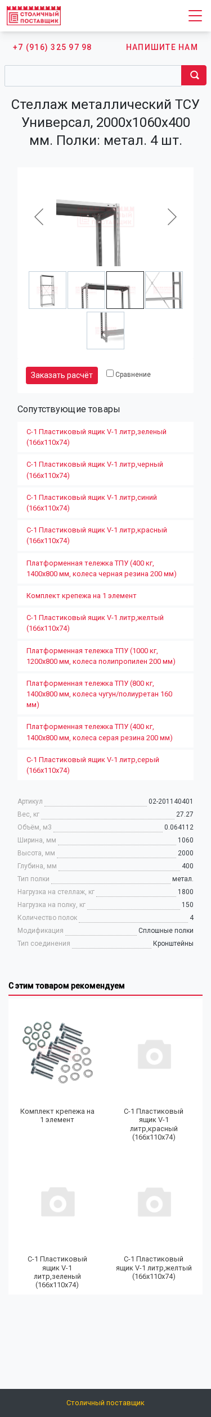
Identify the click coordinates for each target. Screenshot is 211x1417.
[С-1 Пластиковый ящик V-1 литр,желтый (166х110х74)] (154, 1200)
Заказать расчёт (62, 375)
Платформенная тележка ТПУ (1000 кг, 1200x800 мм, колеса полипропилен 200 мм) (101, 656)
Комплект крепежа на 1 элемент (81, 595)
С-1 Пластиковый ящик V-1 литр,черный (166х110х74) (94, 469)
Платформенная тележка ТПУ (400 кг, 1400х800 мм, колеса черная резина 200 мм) (101, 568)
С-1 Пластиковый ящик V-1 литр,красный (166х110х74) (96, 535)
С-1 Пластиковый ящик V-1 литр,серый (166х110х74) (92, 764)
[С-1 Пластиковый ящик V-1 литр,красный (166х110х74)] (154, 1053)
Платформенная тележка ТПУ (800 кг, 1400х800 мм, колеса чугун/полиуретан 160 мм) (99, 694)
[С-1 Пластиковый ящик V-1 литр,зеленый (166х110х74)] (57, 1200)
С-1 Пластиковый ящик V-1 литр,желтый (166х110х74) (95, 622)
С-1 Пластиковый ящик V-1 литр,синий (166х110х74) (91, 502)
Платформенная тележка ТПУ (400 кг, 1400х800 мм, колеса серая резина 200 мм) (99, 731)
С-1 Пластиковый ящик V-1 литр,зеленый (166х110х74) (96, 436)
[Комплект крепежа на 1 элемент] (57, 1053)
